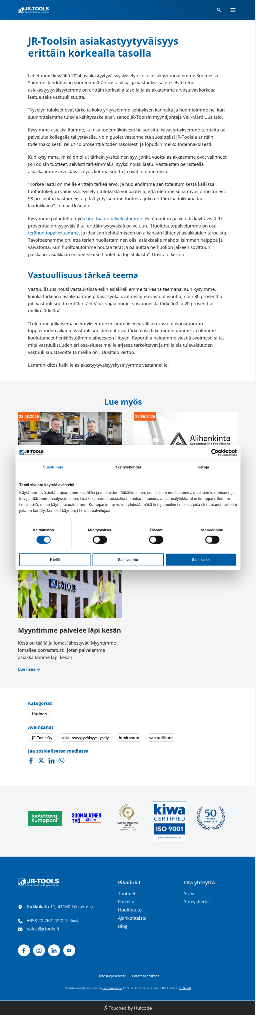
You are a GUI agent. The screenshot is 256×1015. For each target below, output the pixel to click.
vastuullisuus (161, 737)
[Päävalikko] (233, 10)
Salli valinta (128, 560)
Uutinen (39, 713)
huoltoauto (129, 737)
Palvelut (126, 901)
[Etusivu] (33, 10)
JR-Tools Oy (42, 737)
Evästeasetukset (145, 976)
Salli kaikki (201, 560)
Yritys (190, 894)
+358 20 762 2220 (45, 920)
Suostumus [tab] (53, 467)
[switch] (100, 540)
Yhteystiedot (197, 901)
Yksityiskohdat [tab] (128, 467)
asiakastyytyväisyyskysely (85, 737)
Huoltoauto (130, 910)
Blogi (123, 926)
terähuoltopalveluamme (53, 233)
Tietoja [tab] (203, 467)
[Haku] (219, 10)
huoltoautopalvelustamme (114, 219)
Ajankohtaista (132, 918)
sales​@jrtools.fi (43, 929)
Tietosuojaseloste (111, 976)
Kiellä (55, 560)
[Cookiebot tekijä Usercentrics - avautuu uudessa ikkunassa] (215, 452)
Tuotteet (127, 894)
